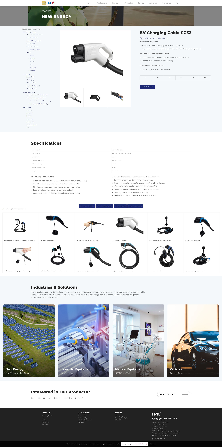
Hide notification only (141, 444)
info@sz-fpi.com (161, 427)
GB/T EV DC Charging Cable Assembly (88, 271)
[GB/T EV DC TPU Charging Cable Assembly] (21, 256)
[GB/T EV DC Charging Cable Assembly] (93, 256)
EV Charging (30, 79)
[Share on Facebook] (146, 78)
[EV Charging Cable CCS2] (129, 225)
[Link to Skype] (193, 78)
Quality (44, 420)
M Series (29, 52)
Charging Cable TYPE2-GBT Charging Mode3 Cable (19, 240)
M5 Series (32, 55)
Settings (152, 444)
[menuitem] (89, 3)
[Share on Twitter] (158, 78)
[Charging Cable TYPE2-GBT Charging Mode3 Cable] (21, 225)
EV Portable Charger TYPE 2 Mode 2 (196, 271)
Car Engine (30, 119)
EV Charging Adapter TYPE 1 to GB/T (87, 240)
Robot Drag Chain (35, 49)
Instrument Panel (32, 125)
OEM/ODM (118, 420)
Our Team (45, 424)
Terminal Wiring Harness (34, 40)
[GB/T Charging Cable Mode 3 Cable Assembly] (57, 256)
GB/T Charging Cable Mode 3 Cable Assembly (54, 271)
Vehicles (81, 422)
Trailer (28, 128)
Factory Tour (46, 422)
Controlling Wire (31, 43)
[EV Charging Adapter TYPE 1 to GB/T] (93, 225)
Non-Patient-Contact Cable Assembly (40, 101)
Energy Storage (31, 76)
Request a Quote (168, 394)
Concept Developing (121, 418)
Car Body (29, 110)
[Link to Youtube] (205, 78)
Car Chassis (30, 113)
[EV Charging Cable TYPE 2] (57, 225)
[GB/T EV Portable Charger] (165, 256)
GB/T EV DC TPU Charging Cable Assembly (17, 271)
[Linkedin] (158, 438)
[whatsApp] (153, 438)
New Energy (26, 74)
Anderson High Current (33, 85)
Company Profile (47, 416)
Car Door (29, 116)
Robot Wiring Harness (33, 46)
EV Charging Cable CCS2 (120, 240)
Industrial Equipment (29, 32)
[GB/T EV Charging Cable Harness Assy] (129, 256)
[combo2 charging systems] (119, 97)
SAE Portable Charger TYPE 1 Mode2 (160, 240)
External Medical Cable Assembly (36, 98)
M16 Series (33, 67)
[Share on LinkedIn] (181, 78)
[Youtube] (161, 438)
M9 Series (32, 61)
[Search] (177, 3)
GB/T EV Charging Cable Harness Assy (124, 271)
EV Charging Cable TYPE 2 (48, 240)
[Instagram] (163, 438)
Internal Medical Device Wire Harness (37, 95)
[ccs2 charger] (95, 59)
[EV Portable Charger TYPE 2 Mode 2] (201, 256)
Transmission (30, 122)
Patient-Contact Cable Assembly (39, 104)
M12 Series (32, 64)
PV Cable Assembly (32, 88)
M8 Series (32, 58)
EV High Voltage (31, 82)
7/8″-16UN (32, 70)
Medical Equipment (29, 92)
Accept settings (126, 444)
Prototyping (119, 416)
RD (43, 418)
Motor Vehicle (27, 107)
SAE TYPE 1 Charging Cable (193, 240)
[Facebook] (156, 438)
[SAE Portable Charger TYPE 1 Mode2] (165, 225)
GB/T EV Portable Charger (157, 271)
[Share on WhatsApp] (169, 78)
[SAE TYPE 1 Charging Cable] (201, 225)
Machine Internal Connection (35, 34)
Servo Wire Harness (32, 37)
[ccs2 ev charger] (95, 97)
